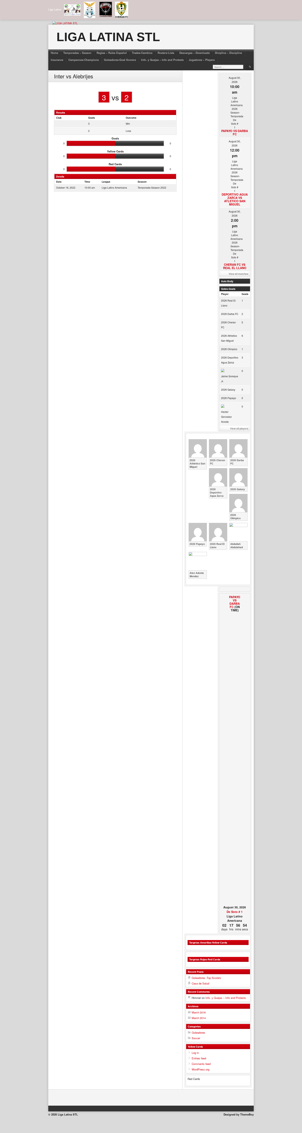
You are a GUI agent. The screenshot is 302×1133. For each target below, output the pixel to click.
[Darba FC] (245, 749)
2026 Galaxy (228, 389)
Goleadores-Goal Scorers (120, 60)
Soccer (196, 1038)
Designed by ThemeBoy (239, 1114)
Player (225, 294)
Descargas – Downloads (194, 53)
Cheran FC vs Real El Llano (234, 266)
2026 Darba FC (229, 314)
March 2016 (199, 1012)
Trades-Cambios (142, 53)
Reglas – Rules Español (112, 53)
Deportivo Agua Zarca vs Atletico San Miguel (235, 199)
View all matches (238, 274)
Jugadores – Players (202, 60)
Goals (245, 294)
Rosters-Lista (166, 53)
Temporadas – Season (77, 53)
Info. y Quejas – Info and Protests (162, 60)
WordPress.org (200, 1069)
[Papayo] (224, 749)
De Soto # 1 (235, 912)
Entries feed (199, 1058)
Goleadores (198, 1032)
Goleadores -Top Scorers (206, 978)
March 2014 (199, 1018)
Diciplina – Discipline (228, 53)
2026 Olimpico (229, 349)
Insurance (57, 60)
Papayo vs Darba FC (234, 132)
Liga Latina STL (108, 37)
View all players (239, 428)
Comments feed (201, 1064)
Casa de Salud (200, 983)
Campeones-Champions (83, 60)
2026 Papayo (228, 398)
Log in (195, 1053)
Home (54, 53)
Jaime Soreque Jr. (229, 378)
